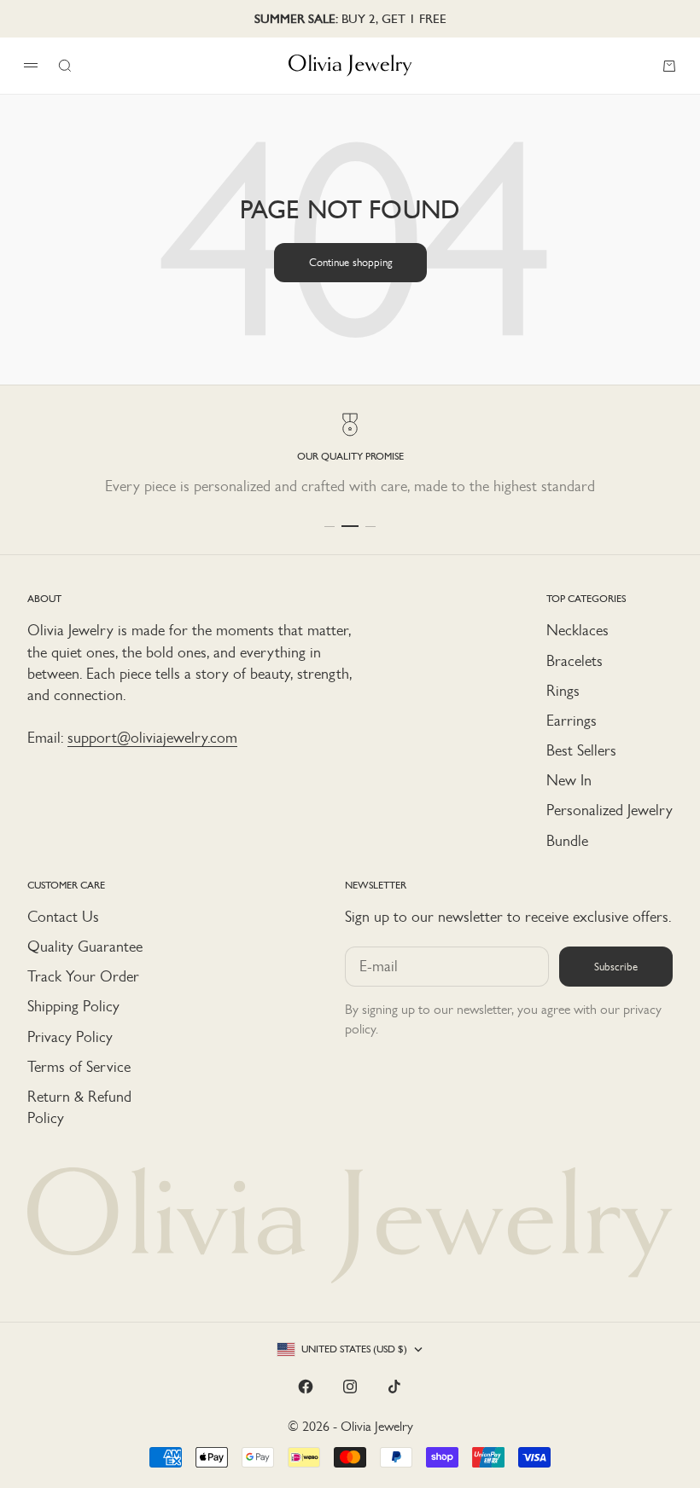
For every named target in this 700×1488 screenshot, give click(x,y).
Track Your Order (83, 976)
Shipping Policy (73, 1006)
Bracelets (574, 660)
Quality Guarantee (85, 946)
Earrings (571, 720)
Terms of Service (79, 1066)
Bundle (567, 840)
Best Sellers (581, 750)
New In (569, 780)
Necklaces (577, 630)
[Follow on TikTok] (394, 1386)
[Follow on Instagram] (350, 1386)
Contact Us (63, 916)
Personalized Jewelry (609, 810)
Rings (563, 690)
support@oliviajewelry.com (152, 737)
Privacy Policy (70, 1037)
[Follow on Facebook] (305, 1386)
